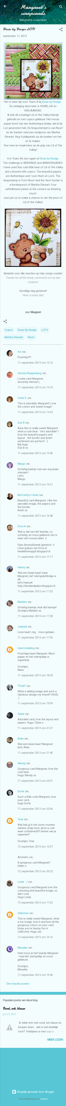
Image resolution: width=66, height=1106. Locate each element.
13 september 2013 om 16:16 (35, 937)
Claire (21, 714)
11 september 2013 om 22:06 (35, 808)
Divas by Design (51, 101)
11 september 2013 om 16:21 (35, 484)
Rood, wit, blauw (14, 1008)
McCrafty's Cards (28, 495)
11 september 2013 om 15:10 (35, 387)
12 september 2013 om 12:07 (35, 846)
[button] (61, 30)
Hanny (21, 567)
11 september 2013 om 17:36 (35, 637)
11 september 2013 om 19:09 (35, 703)
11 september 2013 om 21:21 (35, 728)
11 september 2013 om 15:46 (35, 453)
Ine (19, 351)
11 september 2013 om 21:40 (35, 752)
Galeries (44, 1099)
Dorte (21, 791)
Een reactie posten (18, 983)
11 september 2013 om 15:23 (35, 412)
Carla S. (22, 398)
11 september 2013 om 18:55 (35, 675)
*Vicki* (22, 686)
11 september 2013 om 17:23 (35, 591)
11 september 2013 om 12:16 (35, 362)
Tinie (20, 819)
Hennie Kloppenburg (30, 373)
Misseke (22, 947)
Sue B (21, 422)
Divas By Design (27, 330)
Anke (21, 738)
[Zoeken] (61, 7)
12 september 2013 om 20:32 (35, 871)
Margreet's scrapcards (33, 10)
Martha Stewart (14, 337)
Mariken (22, 602)
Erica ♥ (22, 526)
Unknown (23, 913)
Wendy (22, 763)
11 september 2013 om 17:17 (35, 556)
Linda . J (22, 881)
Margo (21, 463)
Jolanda (22, 626)
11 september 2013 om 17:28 (35, 616)
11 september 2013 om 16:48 (35, 515)
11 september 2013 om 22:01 (35, 780)
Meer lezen (55, 1039)
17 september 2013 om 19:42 (35, 975)
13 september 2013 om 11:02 (35, 902)
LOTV (44, 330)
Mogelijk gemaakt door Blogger (35, 1091)
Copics (9, 330)
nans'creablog (26, 648)
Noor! (31, 337)
